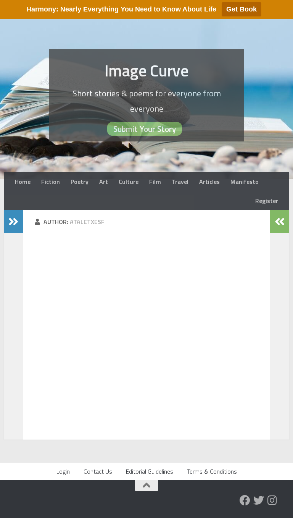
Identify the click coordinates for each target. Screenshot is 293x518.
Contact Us (98, 471)
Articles (209, 181)
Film (155, 181)
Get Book (241, 9)
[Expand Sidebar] (13, 221)
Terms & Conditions (212, 471)
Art (103, 181)
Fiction (50, 181)
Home (23, 181)
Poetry (80, 181)
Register (266, 200)
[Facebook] (245, 500)
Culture (128, 181)
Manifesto (244, 181)
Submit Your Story (144, 129)
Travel (180, 181)
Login (63, 471)
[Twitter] (258, 500)
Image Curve (147, 70)
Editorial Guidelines (149, 471)
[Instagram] (272, 500)
